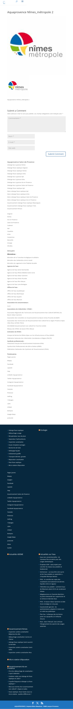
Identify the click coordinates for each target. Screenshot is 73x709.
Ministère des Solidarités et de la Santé (19, 260)
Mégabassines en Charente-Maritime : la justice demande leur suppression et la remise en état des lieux (52, 596)
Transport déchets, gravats (17, 456)
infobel (9, 407)
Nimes (9, 217)
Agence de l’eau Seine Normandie (18, 270)
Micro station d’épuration (17, 465)
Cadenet (10, 225)
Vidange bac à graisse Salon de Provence (20, 185)
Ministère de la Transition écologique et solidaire (23, 257)
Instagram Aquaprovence (15, 382)
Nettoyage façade (14, 451)
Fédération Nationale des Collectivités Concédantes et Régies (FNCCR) (29, 338)
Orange (9, 243)
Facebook (10, 364)
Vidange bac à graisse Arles (16, 179)
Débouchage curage (15, 433)
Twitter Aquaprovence (14, 378)
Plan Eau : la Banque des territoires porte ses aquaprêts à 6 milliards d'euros (51, 616)
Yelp (8, 371)
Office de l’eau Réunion (14, 300)
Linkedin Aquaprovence (14, 375)
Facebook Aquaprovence (15, 386)
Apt (8, 228)
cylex (8, 403)
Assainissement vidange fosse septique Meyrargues (23, 203)
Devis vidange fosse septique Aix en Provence (21, 200)
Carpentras (10, 237)
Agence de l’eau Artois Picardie (17, 278)
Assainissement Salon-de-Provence (18, 494)
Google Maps (11, 414)
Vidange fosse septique (16, 430)
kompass (10, 411)
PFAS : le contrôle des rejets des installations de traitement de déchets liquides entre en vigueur (52, 581)
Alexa (9, 544)
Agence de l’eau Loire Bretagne (17, 284)
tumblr (9, 548)
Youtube (10, 389)
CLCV (8, 306)
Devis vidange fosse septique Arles (18, 194)
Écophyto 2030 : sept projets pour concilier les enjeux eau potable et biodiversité (51, 567)
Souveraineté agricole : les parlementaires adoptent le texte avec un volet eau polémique (52, 609)
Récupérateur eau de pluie (17, 436)
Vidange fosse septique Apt (16, 188)
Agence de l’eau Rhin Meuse (16, 281)
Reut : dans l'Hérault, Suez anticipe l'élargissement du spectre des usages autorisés (52, 624)
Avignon (9, 214)
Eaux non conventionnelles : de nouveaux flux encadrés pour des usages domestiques (50, 559)
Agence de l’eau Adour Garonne (17, 275)
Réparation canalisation (16, 459)
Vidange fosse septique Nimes (17, 171)
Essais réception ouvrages (17, 445)
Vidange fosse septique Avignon (17, 168)
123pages (10, 400)
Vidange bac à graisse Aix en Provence (19, 182)
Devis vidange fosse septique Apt (17, 191)
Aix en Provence (12, 220)
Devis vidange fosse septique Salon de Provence (22, 197)
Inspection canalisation (16, 442)
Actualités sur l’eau (48, 554)
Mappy (9, 360)
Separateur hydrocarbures (17, 439)
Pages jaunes (11, 357)
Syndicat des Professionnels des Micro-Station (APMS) (24, 346)
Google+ (9, 480)
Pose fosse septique (15, 462)
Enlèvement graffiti (15, 454)
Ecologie (43, 430)
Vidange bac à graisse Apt (15, 177)
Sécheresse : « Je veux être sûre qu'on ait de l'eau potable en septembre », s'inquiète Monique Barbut (52, 574)
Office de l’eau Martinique (15, 294)
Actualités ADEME (16, 554)
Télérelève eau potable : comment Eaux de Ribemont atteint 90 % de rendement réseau (53, 589)
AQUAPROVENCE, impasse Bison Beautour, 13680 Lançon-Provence (36, 706)
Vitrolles (9, 246)
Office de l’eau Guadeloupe (16, 291)
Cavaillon (10, 231)
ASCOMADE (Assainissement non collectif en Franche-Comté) (26, 326)
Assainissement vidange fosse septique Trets (21, 206)
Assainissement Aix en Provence (17, 667)
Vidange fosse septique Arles (16, 174)
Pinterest (10, 393)
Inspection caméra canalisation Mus (20, 652)
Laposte (9, 368)
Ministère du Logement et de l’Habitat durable (22, 263)
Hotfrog (9, 396)
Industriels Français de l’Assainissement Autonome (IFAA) (25, 343)
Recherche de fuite (15, 448)
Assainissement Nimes (18, 629)
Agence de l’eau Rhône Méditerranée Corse (21, 273)
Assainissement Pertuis (14, 209)
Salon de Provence (13, 222)
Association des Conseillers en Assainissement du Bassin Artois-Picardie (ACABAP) (33, 318)
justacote (10, 418)
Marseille (10, 240)
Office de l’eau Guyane (14, 297)
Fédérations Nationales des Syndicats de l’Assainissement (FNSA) (28, 349)
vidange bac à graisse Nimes (16, 165)
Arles (9, 234)
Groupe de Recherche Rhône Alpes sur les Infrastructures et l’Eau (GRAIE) (30, 335)
